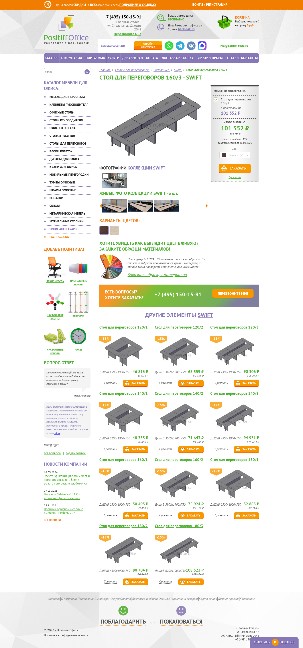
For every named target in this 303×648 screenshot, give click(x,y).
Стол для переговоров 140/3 (234, 393)
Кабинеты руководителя (68, 105)
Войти (197, 4)
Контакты (249, 58)
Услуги (113, 58)
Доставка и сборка (177, 58)
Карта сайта (208, 599)
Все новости (52, 520)
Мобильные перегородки (69, 175)
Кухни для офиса (63, 167)
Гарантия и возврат (184, 599)
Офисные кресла (62, 128)
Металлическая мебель (67, 213)
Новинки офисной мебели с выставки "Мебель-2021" (63, 511)
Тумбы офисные (62, 182)
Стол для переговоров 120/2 (179, 327)
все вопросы (52, 453)
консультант (148, 45)
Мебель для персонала (67, 97)
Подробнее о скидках (137, 5)
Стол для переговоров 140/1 (123, 393)
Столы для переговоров (68, 144)
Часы (78, 349)
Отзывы (164, 599)
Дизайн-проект (211, 58)
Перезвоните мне (127, 34)
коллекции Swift (146, 168)
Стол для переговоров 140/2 (179, 393)
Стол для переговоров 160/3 (236, 101)
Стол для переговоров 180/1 (234, 459)
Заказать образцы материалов (157, 274)
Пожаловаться (181, 621)
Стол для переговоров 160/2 (179, 459)
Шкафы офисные (62, 190)
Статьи (233, 58)
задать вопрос (76, 453)
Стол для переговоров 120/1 (123, 327)
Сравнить (235, 177)
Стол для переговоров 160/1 (123, 459)
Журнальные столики (66, 221)
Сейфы (54, 206)
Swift (205, 315)
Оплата (152, 58)
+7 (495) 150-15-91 (122, 17)
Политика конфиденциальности (66, 635)
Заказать (238, 168)
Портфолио (95, 58)
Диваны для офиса (64, 159)
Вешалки (56, 198)
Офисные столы (61, 112)
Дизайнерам (132, 58)
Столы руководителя (66, 120)
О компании (71, 58)
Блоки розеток (61, 151)
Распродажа (59, 237)
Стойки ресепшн (62, 136)
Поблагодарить (123, 621)
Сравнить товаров (274, 642)
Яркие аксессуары (63, 229)
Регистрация (217, 4)
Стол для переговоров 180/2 (123, 526)
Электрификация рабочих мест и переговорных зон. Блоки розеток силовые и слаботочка (67, 479)
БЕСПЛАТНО (176, 19)
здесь (57, 433)
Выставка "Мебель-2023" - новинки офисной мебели (62, 496)
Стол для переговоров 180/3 (179, 526)
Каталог (51, 58)
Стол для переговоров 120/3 (234, 327)
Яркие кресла (55, 281)
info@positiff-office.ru (234, 46)
